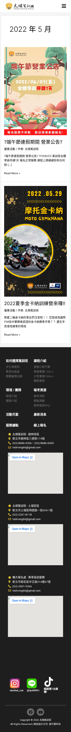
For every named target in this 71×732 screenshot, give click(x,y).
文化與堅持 (13, 366)
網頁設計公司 (41, 724)
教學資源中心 (42, 405)
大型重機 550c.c (43, 376)
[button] (60, 6)
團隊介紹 (11, 400)
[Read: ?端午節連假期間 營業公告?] (35, 90)
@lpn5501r (33, 690)
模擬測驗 (39, 400)
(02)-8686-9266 (22, 443)
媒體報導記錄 (14, 376)
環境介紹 (11, 396)
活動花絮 (12, 414)
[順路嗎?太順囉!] (49, 682)
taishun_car (17, 690)
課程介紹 (40, 361)
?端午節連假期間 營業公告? (33, 142)
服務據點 (12, 425)
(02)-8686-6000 (44, 443)
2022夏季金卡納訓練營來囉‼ (34, 303)
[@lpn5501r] (32, 683)
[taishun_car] (15, 683)
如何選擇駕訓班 (17, 361)
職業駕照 (39, 380)
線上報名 (40, 425)
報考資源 (40, 390)
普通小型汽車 (42, 366)
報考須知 (39, 396)
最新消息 (40, 414)
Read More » (12, 173)
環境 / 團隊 (13, 390)
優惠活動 (9, 148)
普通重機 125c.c (43, 371)
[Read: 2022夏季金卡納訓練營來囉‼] (35, 241)
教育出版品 (13, 371)
